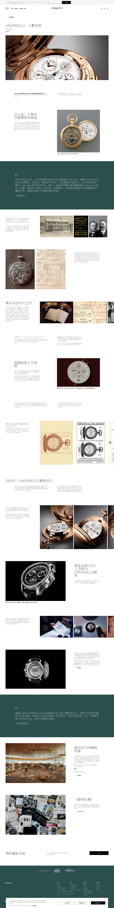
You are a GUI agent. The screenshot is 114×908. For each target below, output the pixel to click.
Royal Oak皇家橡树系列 (61, 889)
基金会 (97, 888)
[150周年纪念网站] (7, 8)
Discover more (80, 811)
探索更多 (79, 667)
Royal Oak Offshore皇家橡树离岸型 (63, 892)
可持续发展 (98, 889)
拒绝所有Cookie (82, 903)
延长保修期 (72, 888)
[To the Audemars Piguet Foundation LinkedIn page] (70, 870)
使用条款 (85, 884)
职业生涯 (98, 884)
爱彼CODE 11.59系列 (61, 888)
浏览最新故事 (11, 17)
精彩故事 (21, 8)
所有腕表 (59, 884)
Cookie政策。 (34, 905)
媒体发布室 (98, 886)
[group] (56, 226)
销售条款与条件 (86, 889)
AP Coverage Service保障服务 (75, 889)
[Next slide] (110, 312)
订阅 (99, 853)
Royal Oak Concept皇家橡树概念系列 (63, 895)
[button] (101, 8)
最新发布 (59, 886)
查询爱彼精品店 (73, 884)
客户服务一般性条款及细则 (88, 893)
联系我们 (72, 891)
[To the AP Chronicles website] (44, 870)
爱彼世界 (16, 8)
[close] (107, 2)
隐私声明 (85, 886)
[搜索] (101, 8)
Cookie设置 (66, 903)
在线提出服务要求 (73, 886)
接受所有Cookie (98, 903)
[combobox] (54, 2)
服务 (25, 8)
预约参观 (79, 775)
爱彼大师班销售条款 (87, 891)
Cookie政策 (85, 888)
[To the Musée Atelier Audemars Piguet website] (57, 871)
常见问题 (72, 893)
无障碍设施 (85, 894)
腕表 (12, 8)
